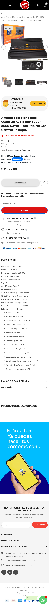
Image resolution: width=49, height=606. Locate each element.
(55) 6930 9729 (33, 560)
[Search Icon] (12, 5)
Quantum (11, 141)
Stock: (4, 147)
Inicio (3, 14)
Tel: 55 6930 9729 (18, 108)
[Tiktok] (15, 572)
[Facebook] (3, 572)
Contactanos (38, 103)
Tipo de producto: (9, 150)
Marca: (4, 141)
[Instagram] (9, 572)
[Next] (45, 47)
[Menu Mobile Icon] (2, 5)
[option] (24, 47)
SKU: (3, 144)
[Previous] (3, 47)
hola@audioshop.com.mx (21, 565)
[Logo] (25, 5)
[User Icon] (38, 5)
